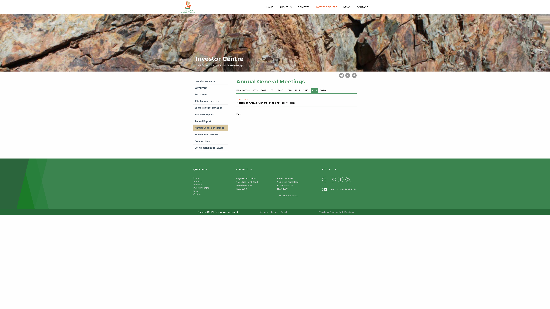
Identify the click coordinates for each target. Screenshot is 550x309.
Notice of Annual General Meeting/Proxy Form (265, 102)
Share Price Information (208, 107)
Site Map (264, 212)
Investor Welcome (205, 81)
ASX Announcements (207, 101)
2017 (305, 90)
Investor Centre (326, 7)
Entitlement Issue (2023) (209, 147)
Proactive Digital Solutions (341, 212)
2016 (314, 90)
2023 (255, 90)
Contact (362, 7)
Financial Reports (205, 114)
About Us (286, 7)
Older (323, 90)
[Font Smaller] (347, 75)
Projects (303, 7)
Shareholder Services (207, 134)
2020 (280, 90)
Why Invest (201, 87)
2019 (288, 90)
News (346, 7)
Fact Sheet (201, 94)
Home (269, 7)
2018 (297, 90)
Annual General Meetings (209, 127)
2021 (272, 90)
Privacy (274, 212)
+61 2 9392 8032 (289, 195)
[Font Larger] (354, 75)
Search (284, 212)
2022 (263, 90)
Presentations (203, 141)
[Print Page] (341, 75)
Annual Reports (203, 121)
